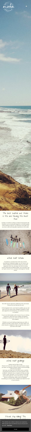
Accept (15, 429)
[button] (26, 6)
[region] (15, 425)
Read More (9, 425)
